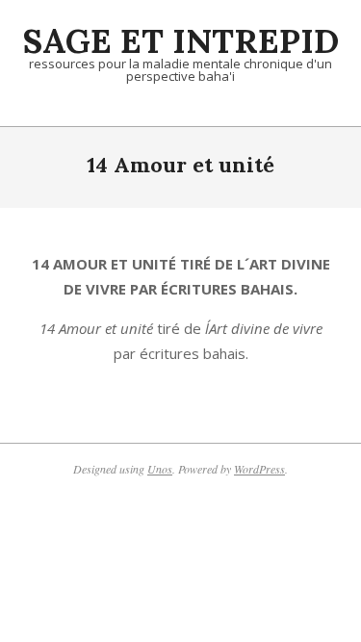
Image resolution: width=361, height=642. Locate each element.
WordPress (259, 468)
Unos (159, 468)
